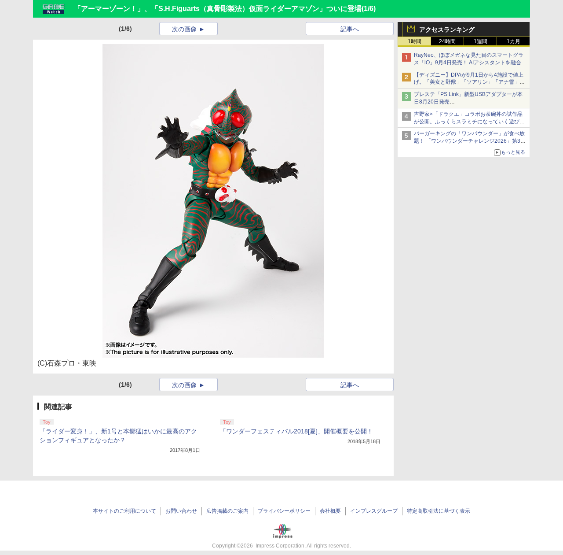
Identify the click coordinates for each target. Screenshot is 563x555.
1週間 (480, 41)
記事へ (349, 29)
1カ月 (513, 41)
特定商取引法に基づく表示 (438, 511)
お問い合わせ (181, 511)
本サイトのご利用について (124, 511)
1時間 (414, 41)
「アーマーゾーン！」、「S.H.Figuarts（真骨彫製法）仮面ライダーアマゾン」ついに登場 (218, 8)
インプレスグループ (374, 511)
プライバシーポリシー (284, 511)
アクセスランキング (447, 29)
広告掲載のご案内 (227, 511)
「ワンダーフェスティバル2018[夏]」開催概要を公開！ (296, 431)
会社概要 (330, 511)
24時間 (447, 41)
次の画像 (184, 29)
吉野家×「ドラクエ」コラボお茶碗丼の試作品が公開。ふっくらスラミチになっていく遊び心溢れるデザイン (469, 121)
